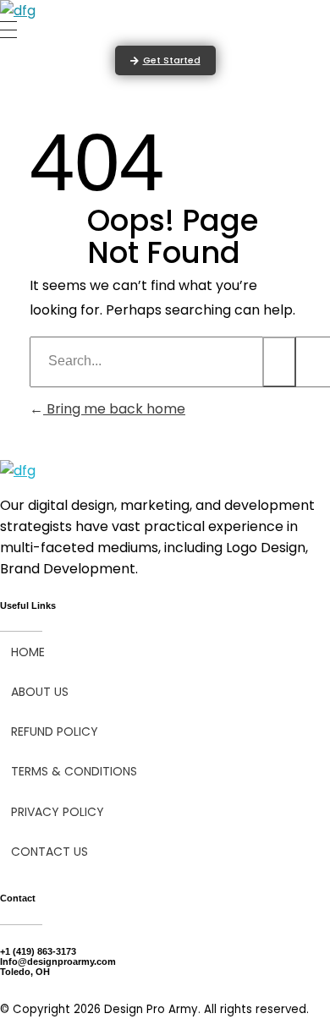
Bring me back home (114, 409)
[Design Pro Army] (18, 10)
